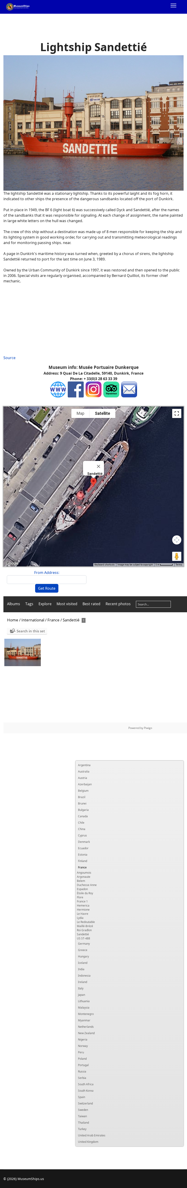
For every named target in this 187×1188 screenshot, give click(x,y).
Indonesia (84, 976)
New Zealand (86, 1033)
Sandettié (83, 934)
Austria (82, 778)
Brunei (82, 803)
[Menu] (173, 7)
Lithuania (84, 1001)
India (81, 969)
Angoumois (84, 873)
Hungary (83, 956)
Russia (82, 1071)
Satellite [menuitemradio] (102, 413)
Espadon (82, 889)
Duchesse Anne (87, 885)
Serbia (82, 1078)
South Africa (86, 1084)
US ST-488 (83, 938)
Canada (83, 816)
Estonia (82, 855)
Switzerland (85, 1103)
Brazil (81, 797)
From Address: (46, 572)
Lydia (80, 918)
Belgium (83, 791)
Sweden (83, 1110)
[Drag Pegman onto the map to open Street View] (176, 556)
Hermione (83, 910)
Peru (81, 1052)
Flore (80, 897)
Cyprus (82, 835)
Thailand (83, 1123)
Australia (83, 771)
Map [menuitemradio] (80, 413)
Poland (82, 1059)
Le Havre (82, 914)
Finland (82, 861)
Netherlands (86, 1027)
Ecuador (83, 848)
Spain (81, 1097)
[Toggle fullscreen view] (176, 413)
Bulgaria (83, 810)
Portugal (83, 1065)
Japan (81, 995)
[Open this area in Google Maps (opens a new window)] (12, 563)
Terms (179, 564)
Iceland (82, 963)
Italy (80, 988)
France (82, 867)
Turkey (82, 1129)
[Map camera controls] (176, 539)
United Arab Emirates (91, 1135)
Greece (82, 950)
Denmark (84, 842)
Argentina (84, 765)
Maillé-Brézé (85, 926)
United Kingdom (88, 1142)
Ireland (82, 982)
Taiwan (82, 1116)
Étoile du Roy (85, 893)
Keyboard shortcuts (104, 564)
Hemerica (83, 905)
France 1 (82, 901)
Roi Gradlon (84, 930)
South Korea (86, 1091)
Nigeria (82, 1039)
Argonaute (83, 877)
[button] (93, 482)
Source (9, 357)
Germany (84, 944)
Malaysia (83, 1007)
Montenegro (86, 1014)
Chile (81, 823)
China (81, 829)
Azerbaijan (85, 784)
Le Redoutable (86, 922)
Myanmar (84, 1020)
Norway (83, 1046)
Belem (81, 881)
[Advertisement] (93, 319)
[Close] (98, 466)
